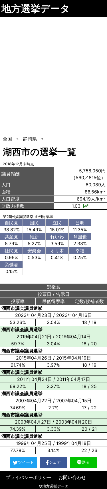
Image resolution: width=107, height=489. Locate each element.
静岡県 (30, 139)
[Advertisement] (53, 73)
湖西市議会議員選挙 (22, 308)
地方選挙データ (35, 8)
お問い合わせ (72, 477)
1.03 (76, 206)
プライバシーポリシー (28, 477)
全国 (7, 139)
